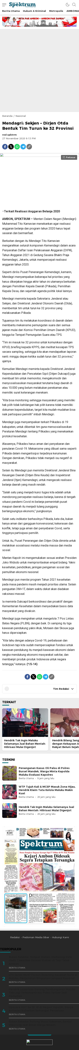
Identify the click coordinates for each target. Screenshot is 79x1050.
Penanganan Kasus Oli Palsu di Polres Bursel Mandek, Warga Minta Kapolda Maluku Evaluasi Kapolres (44, 771)
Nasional (20, 115)
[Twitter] (11, 146)
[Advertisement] (39, 70)
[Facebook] (5, 146)
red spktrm (9, 134)
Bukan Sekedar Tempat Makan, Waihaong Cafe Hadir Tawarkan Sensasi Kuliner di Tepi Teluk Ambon (40, 960)
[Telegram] (23, 146)
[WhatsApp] (17, 146)
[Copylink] (29, 146)
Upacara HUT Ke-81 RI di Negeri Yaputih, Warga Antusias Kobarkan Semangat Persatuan (41, 1009)
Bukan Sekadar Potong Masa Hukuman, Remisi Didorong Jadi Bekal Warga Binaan (40, 1023)
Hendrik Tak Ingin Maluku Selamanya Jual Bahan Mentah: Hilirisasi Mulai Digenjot (25, 744)
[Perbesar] (39, 204)
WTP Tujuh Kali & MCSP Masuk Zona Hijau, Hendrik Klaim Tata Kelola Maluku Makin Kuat (47, 790)
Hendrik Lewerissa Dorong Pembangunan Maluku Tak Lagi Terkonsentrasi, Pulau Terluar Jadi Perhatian (42, 993)
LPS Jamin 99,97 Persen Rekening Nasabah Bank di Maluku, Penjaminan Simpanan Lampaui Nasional (43, 976)
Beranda (7, 115)
